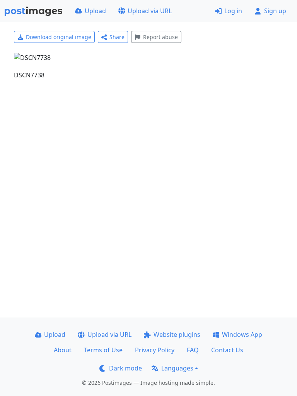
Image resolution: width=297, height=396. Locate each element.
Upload (95, 11)
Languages (177, 368)
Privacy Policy (154, 350)
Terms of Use (103, 350)
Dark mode (125, 368)
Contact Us (227, 350)
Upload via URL (150, 11)
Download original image (58, 37)
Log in (233, 11)
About (63, 350)
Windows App (242, 334)
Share (117, 37)
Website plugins (177, 334)
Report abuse (160, 37)
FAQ (193, 350)
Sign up (275, 11)
